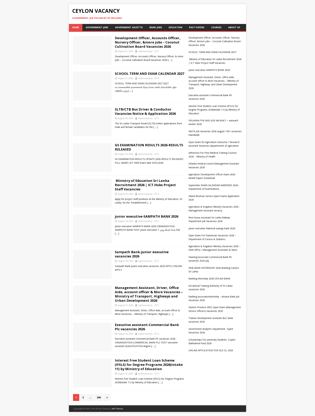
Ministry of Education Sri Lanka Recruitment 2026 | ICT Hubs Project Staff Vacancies (145, 184)
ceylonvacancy (145, 51)
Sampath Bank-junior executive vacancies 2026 (142, 254)
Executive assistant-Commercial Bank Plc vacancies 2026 (147, 327)
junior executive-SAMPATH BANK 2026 (146, 216)
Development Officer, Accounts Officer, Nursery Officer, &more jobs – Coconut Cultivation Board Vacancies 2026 (147, 42)
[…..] (170, 59)
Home (75, 27)
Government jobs (97, 27)
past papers (196, 27)
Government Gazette (129, 27)
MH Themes (117, 408)
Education (175, 27)
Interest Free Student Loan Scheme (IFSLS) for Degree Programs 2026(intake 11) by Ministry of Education (149, 364)
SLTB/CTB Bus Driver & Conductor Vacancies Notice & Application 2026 (145, 111)
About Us (234, 27)
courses (216, 27)
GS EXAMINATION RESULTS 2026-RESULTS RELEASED (149, 147)
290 (99, 397)
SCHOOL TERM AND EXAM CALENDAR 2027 (149, 73)
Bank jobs (155, 27)
